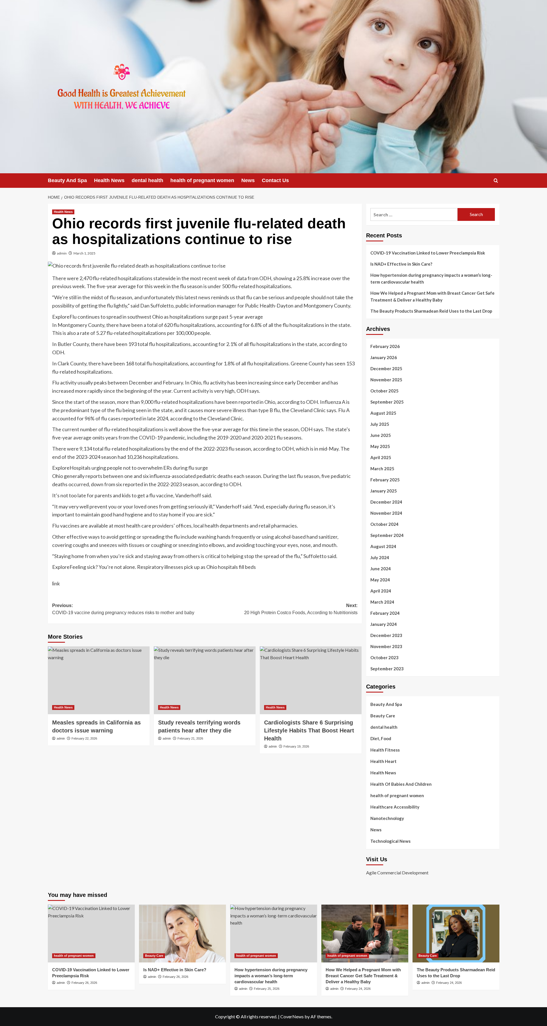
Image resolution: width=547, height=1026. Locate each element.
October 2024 (384, 524)
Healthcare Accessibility (394, 806)
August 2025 (383, 413)
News (248, 180)
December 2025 (386, 368)
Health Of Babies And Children (401, 784)
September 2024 (387, 535)
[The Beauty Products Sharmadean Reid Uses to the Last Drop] (456, 933)
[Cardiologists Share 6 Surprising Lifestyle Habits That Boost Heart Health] (311, 680)
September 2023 (387, 668)
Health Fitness (385, 749)
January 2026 (383, 357)
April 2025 (380, 457)
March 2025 (382, 468)
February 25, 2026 (266, 988)
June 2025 (380, 435)
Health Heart (383, 761)
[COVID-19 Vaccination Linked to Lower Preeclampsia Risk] (91, 933)
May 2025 (380, 446)
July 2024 (379, 557)
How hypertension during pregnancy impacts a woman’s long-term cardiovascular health (431, 278)
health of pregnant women (202, 180)
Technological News (390, 841)
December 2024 (386, 501)
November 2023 (386, 646)
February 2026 (385, 346)
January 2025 (383, 490)
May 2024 (380, 579)
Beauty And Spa (67, 180)
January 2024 (383, 624)
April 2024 (380, 590)
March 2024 (382, 601)
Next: (301, 609)
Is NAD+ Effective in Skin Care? (401, 263)
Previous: (123, 609)
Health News (109, 180)
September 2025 (387, 401)
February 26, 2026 (84, 982)
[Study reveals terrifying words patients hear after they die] (205, 680)
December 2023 (386, 635)
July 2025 (379, 424)
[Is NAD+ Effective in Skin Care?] (182, 933)
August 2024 (383, 546)
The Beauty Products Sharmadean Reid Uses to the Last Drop (431, 311)
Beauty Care (382, 715)
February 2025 (385, 479)
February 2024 (385, 613)
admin (62, 253)
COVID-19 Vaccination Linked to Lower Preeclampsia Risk (427, 252)
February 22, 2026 (84, 738)
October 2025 (384, 390)
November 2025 (386, 379)
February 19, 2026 (296, 746)
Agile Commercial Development (397, 872)
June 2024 (380, 568)
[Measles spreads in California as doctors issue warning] (99, 680)
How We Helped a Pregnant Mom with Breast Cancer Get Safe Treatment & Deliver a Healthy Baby (432, 296)
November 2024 (386, 513)
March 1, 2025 (84, 253)
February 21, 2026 (190, 738)
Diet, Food (380, 738)
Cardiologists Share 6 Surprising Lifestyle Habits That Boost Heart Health (309, 730)
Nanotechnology (387, 818)
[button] (495, 181)
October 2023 (384, 657)
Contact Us (275, 180)
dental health (147, 180)
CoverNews (292, 1016)
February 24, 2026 (358, 988)
